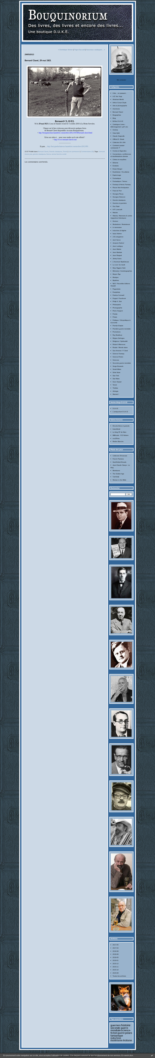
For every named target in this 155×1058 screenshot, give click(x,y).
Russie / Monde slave (120, 347)
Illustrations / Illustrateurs (121, 224)
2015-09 (116, 973)
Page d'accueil (79, 50)
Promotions (116, 332)
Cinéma (115, 130)
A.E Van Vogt (117, 96)
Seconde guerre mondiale (122, 363)
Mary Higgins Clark (119, 268)
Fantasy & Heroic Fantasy (122, 184)
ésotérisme (116, 1040)
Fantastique (117, 178)
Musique (116, 277)
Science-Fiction (118, 357)
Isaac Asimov (117, 233)
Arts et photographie (120, 105)
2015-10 (116, 970)
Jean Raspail (117, 255)
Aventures (116, 109)
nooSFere (116, 438)
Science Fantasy (118, 353)
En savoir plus (127, 1055)
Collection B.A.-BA (119, 142)
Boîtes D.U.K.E (118, 121)
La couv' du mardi (119, 265)
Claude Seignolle (119, 136)
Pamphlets (116, 292)
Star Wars (116, 378)
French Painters (118, 459)
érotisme (127, 1040)
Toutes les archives (119, 976)
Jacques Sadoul (118, 243)
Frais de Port (117, 191)
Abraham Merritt (118, 99)
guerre (121, 1033)
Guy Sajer (116, 206)
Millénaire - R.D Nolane (121, 435)
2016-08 (116, 951)
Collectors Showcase (120, 456)
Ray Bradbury (117, 335)
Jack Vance (117, 240)
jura (31, 154)
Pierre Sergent (118, 311)
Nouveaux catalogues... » (95, 50)
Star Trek (116, 375)
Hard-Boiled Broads (119, 462)
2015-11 (116, 967)
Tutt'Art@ (116, 477)
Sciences (116, 360)
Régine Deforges (118, 338)
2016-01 (116, 960)
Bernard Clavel (118, 112)
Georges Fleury (118, 194)
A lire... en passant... (120, 93)
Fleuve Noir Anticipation (121, 187)
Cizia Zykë (116, 133)
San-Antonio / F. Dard (120, 350)
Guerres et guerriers (120, 203)
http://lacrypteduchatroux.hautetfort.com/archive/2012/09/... (68, 146)
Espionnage (117, 175)
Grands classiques (119, 200)
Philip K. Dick (117, 301)
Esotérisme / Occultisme (121, 172)
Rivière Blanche (118, 441)
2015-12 (116, 963)
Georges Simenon (119, 197)
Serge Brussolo (118, 366)
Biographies (117, 115)
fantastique (116, 1035)
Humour (115, 221)
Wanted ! (116, 394)
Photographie (117, 308)
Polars (115, 317)
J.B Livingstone (118, 237)
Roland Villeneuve (119, 344)
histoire (125, 1025)
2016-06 (116, 954)
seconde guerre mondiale (119, 1029)
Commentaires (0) (87, 151)
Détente (115, 163)
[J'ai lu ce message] (152, 1055)
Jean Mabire (117, 249)
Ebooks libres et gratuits (121, 426)
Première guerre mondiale (122, 329)
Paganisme (116, 289)
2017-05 (116, 945)
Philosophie (117, 304)
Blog (114, 118)
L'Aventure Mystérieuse (121, 262)
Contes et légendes (119, 151)
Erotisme (116, 166)
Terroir (115, 385)
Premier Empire (118, 325)
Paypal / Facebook (119, 298)
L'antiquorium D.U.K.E (120, 411)
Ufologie (115, 391)
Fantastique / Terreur (120, 181)
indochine (115, 1038)
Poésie (115, 314)
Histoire (115, 212)
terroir (54, 154)
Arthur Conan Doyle (119, 102)
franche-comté (61, 154)
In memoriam (117, 227)
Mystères (116, 280)
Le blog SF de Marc (119, 432)
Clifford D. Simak (118, 139)
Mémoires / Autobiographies (122, 271)
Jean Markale (117, 252)
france (48, 154)
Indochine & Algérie (119, 230)
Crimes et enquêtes (119, 159)
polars (128, 1032)
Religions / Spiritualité (120, 341)
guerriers (115, 1025)
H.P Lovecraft (117, 209)
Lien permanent (74, 151)
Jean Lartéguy (118, 246)
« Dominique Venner (65, 50)
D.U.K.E (115, 408)
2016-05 (116, 957)
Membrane (116, 470)
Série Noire (116, 372)
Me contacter (121, 80)
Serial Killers (117, 369)
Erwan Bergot (117, 169)
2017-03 (116, 948)
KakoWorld (116, 429)
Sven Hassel (117, 382)
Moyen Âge (117, 274)
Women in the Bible (119, 480)
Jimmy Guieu (117, 258)
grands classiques (39, 154)
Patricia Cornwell (118, 295)
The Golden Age (118, 474)
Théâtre (115, 388)
